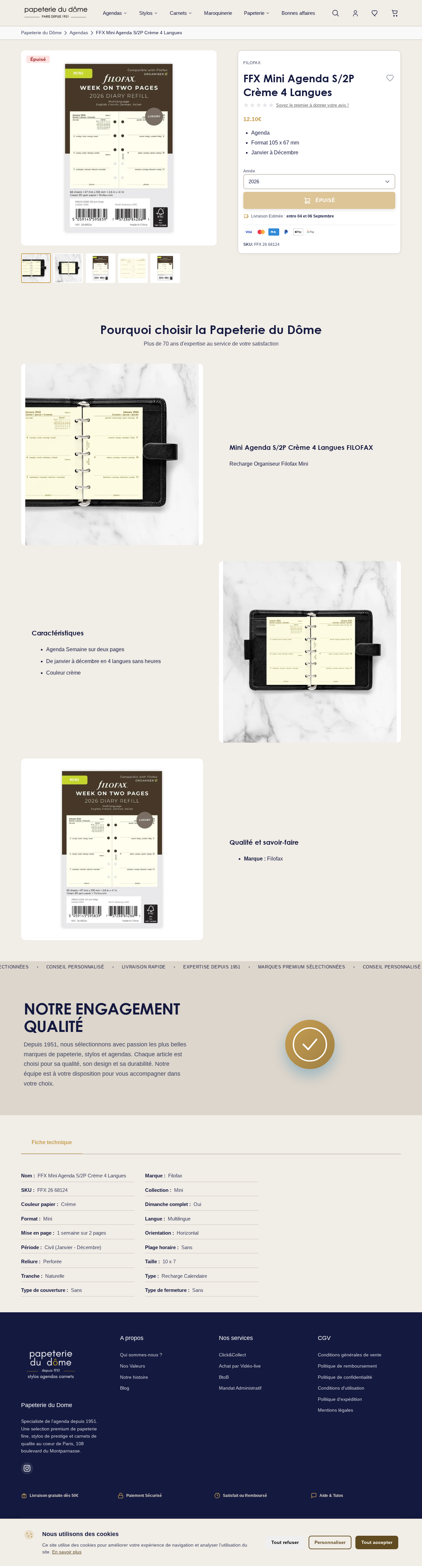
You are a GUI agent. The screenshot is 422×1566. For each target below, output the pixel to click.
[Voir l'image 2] (68, 268)
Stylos (146, 13)
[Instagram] (27, 1468)
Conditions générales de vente (349, 1354)
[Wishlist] (375, 13)
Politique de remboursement (347, 1366)
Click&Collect (232, 1354)
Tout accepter (376, 1542)
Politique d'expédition (340, 1399)
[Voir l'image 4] (133, 268)
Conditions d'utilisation (341, 1388)
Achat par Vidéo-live (240, 1366)
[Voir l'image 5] (165, 268)
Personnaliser (330, 1542)
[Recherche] (335, 13)
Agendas (112, 13)
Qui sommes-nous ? (141, 1354)
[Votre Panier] (395, 13)
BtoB (224, 1377)
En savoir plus (66, 1551)
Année (249, 171)
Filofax (251, 63)
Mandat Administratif (240, 1388)
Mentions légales (335, 1410)
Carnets (178, 13)
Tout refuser (285, 1542)
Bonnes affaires (298, 13)
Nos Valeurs (132, 1366)
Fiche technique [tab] (52, 1142)
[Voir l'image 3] (100, 268)
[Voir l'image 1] (36, 268)
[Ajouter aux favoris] (390, 78)
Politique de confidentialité (345, 1377)
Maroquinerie (218, 13)
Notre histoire (134, 1377)
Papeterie (254, 13)
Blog (124, 1388)
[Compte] (355, 13)
